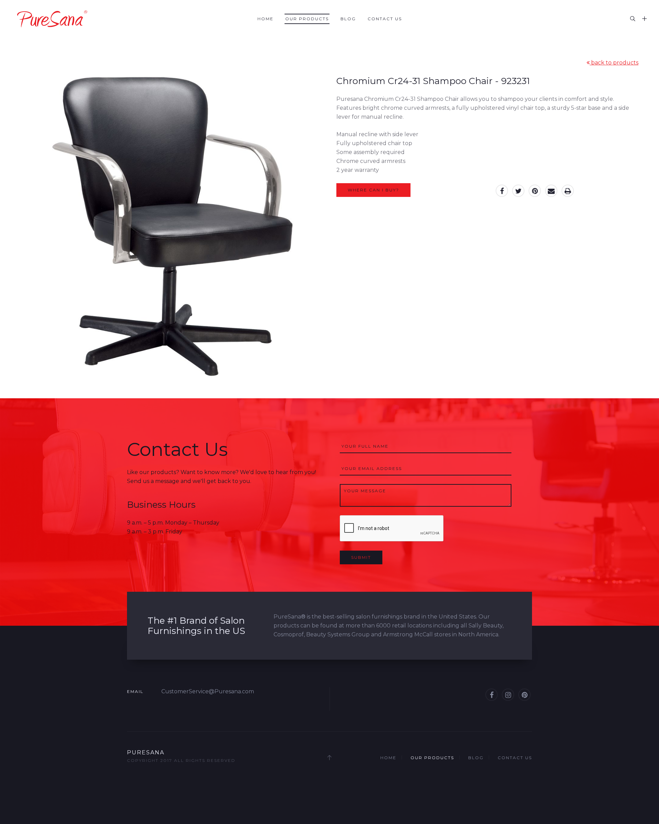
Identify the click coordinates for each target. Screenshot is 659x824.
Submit (361, 557)
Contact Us (385, 18)
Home (265, 18)
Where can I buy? (373, 189)
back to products (614, 62)
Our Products (307, 18)
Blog (348, 18)
